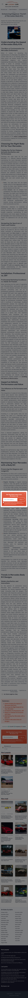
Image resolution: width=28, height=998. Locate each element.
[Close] (24, 493)
